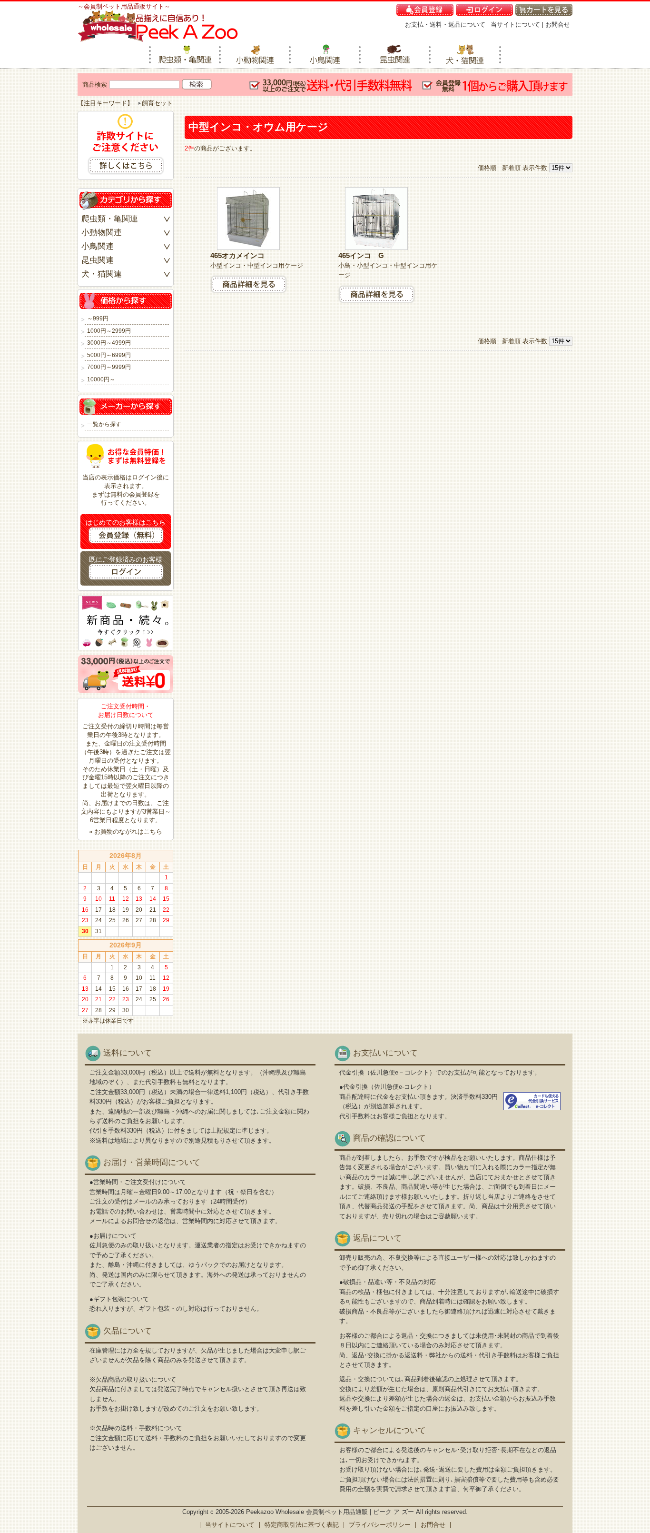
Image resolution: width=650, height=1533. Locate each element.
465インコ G (364, 255)
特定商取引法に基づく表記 (302, 1524)
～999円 (97, 318)
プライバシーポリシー (380, 1524)
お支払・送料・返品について (445, 24)
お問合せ (557, 24)
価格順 (487, 167)
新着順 (511, 167)
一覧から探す (104, 424)
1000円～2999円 (109, 331)
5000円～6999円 (109, 355)
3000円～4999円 (109, 343)
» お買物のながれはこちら (125, 831)
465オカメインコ (241, 255)
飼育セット (157, 103)
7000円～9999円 (109, 367)
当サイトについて (515, 24)
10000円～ (101, 379)
